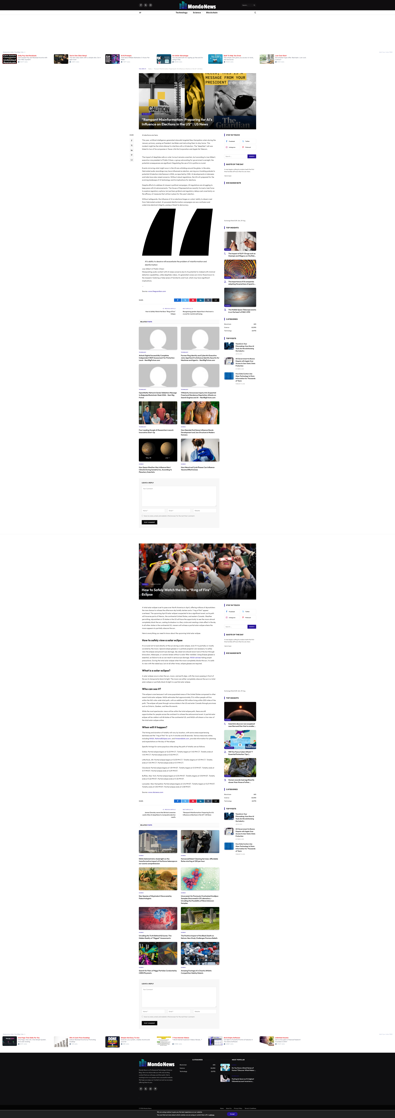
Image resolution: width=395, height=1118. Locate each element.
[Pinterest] (132, 155)
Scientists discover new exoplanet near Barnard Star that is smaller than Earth (241, 725)
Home (150, 69)
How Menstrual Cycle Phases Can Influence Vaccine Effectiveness (197, 468)
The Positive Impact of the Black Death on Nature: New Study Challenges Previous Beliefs (199, 937)
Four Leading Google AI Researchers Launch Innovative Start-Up (156, 431)
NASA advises (195, 657)
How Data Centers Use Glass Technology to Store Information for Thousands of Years (245, 377)
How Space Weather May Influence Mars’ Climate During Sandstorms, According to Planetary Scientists (155, 469)
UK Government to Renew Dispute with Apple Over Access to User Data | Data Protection (245, 362)
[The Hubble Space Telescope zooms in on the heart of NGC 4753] (240, 297)
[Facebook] (132, 140)
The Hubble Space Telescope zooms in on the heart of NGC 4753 (242, 311)
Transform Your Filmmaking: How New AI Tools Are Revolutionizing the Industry (245, 347)
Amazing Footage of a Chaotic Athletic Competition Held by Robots (196, 972)
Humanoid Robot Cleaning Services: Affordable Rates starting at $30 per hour (199, 860)
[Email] (132, 160)
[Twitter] (132, 145)
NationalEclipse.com (163, 738)
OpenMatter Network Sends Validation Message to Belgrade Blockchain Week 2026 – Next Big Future (158, 395)
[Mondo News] (197, 5)
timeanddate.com (182, 738)
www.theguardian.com (157, 291)
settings (211, 1115)
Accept (232, 1114)
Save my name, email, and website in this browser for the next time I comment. (169, 516)
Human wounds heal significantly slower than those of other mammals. (241, 781)
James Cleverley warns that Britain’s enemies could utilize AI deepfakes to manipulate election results (158, 814)
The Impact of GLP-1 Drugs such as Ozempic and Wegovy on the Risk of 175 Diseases (242, 254)
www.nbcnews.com (155, 792)
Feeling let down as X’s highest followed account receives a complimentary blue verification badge (243, 1080)
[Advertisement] (197, 32)
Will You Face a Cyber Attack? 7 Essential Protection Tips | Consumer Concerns (240, 753)
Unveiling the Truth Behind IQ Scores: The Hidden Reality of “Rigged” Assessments (155, 937)
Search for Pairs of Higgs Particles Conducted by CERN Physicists (158, 972)
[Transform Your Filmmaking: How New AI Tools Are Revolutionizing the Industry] (229, 346)
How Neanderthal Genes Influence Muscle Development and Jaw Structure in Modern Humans (198, 432)
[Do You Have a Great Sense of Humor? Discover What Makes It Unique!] (225, 1067)
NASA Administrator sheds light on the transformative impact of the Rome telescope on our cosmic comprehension (158, 861)
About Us (229, 1108)
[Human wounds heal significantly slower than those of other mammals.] (240, 767)
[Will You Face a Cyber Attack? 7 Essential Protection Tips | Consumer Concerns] (240, 739)
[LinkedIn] (132, 150)
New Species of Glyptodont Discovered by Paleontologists (155, 897)
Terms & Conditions (250, 1108)
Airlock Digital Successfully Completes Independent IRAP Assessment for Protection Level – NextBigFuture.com (157, 357)
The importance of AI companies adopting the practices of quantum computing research (242, 282)
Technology (182, 12)
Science (197, 12)
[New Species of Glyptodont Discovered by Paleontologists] (158, 878)
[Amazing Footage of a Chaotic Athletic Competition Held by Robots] (200, 953)
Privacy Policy (238, 1108)
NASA (151, 738)
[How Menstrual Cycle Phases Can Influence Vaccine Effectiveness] (200, 450)
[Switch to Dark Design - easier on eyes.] (255, 12)
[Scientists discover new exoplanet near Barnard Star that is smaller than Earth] (240, 711)
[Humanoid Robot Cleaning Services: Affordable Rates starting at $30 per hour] (200, 841)
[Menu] (140, 12)
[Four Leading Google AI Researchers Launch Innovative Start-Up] (158, 412)
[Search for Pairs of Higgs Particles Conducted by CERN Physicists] (158, 953)
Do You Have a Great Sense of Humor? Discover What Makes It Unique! (244, 1069)
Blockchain (212, 12)
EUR (235, 221)
